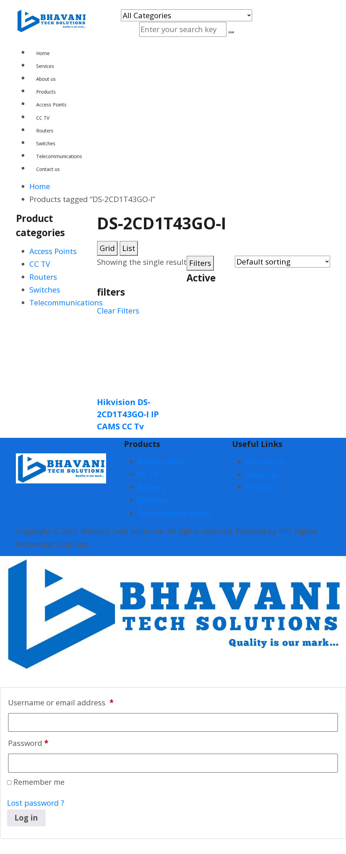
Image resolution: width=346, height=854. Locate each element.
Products (261, 487)
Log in (26, 817)
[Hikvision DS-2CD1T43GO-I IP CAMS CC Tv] (132, 352)
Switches (44, 289)
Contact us (265, 461)
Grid (107, 248)
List (128, 248)
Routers (43, 277)
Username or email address (61, 702)
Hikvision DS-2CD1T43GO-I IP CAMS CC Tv (128, 414)
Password (28, 743)
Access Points (53, 251)
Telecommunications (66, 302)
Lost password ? (35, 803)
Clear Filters (118, 310)
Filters (200, 263)
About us (262, 474)
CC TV (39, 264)
